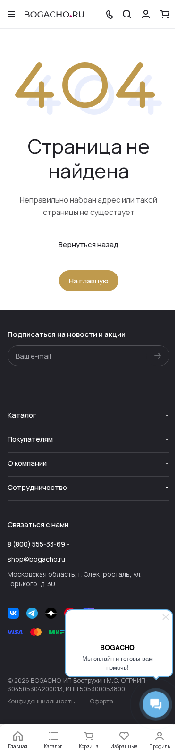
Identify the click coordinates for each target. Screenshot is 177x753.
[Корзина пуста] (164, 14)
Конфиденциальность (41, 701)
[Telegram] (32, 613)
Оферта (101, 701)
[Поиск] (127, 14)
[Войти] (146, 14)
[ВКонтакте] (13, 613)
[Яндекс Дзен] (51, 613)
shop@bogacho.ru (36, 559)
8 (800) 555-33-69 (36, 543)
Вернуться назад (88, 244)
